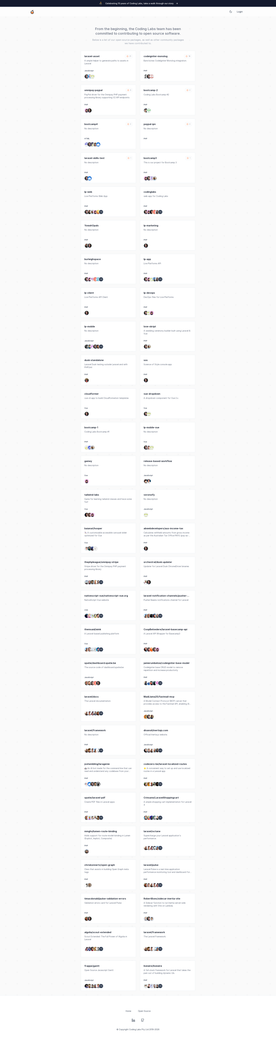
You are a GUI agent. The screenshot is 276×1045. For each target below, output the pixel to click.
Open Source (144, 1011)
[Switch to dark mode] (230, 11)
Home (128, 1011)
